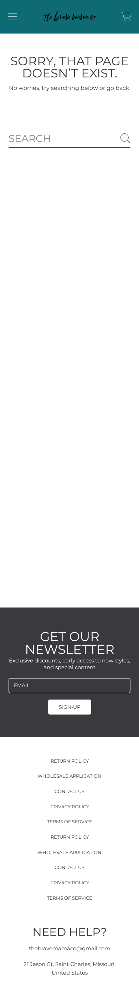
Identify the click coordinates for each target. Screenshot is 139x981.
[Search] (125, 138)
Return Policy (70, 761)
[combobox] (69, 138)
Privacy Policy (69, 806)
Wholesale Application (69, 776)
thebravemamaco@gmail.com (69, 948)
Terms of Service (69, 821)
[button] (12, 17)
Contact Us (69, 791)
